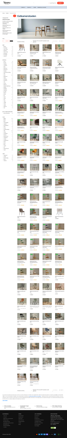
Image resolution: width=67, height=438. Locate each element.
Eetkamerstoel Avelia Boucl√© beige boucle (33, 217)
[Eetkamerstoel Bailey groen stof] (34, 286)
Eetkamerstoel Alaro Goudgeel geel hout (58, 53)
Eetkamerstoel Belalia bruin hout (47, 321)
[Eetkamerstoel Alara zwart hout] (47, 47)
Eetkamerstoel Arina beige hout (21, 142)
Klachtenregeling (6, 425)
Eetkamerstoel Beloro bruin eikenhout (59, 366)
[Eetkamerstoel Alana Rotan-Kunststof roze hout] (34, 47)
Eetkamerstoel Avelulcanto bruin (59, 217)
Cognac (5, 123)
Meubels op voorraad (42, 7)
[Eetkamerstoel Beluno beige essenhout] (34, 377)
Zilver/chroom (6, 148)
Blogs (20, 424)
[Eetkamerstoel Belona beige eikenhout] (47, 361)
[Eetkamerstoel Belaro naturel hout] (34, 331)
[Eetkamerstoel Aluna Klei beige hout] (59, 77)
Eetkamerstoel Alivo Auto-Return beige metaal (34, 82)
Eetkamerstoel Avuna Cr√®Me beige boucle (34, 277)
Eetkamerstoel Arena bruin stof (34, 127)
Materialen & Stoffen (39, 422)
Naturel (5, 134)
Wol (4, 107)
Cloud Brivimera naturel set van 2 (21, 53)
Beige (5, 118)
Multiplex (5, 88)
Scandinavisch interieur (39, 420)
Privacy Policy (6, 420)
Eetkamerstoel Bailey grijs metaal (21, 291)
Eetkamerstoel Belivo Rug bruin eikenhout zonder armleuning (34, 367)
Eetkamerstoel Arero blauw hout (59, 127)
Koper (5, 77)
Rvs (4, 95)
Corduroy (5, 65)
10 (61, 41)
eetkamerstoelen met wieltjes (35, 396)
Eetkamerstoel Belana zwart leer (59, 321)
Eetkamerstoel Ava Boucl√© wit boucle (47, 187)
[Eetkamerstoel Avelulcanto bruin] (59, 212)
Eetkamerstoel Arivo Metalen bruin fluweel (21, 157)
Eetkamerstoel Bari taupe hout (47, 306)
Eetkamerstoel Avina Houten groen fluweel (59, 232)
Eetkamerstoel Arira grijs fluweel (46, 142)
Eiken (4, 66)
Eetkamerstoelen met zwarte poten (7, 31)
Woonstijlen (37, 425)
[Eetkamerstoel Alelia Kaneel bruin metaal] (22, 62)
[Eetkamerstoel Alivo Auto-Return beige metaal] (34, 77)
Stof (4, 99)
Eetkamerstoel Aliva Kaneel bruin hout (21, 82)
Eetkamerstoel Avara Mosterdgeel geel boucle (33, 202)
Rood (4, 143)
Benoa (5, 46)
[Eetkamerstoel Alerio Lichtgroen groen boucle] (34, 62)
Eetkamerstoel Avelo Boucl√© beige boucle (47, 217)
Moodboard (21, 417)
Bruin (4, 121)
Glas (4, 73)
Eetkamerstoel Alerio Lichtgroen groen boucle (33, 68)
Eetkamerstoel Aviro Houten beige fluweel (47, 247)
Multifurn (5, 50)
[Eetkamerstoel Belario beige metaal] (22, 331)
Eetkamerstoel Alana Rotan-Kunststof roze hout (34, 53)
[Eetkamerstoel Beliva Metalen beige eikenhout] (22, 361)
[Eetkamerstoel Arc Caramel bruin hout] (47, 107)
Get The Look (21, 420)
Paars (5, 141)
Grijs (4, 130)
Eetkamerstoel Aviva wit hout (59, 246)
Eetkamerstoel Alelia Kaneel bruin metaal (21, 68)
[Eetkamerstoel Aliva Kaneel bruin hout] (22, 77)
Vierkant (5, 160)
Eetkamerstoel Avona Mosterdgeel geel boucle (33, 262)
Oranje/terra (6, 140)
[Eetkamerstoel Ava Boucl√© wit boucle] (47, 182)
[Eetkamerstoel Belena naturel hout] (59, 331)
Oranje (5, 139)
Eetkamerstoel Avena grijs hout (21, 232)
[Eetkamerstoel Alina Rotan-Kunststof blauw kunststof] (47, 62)
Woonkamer (37, 415)
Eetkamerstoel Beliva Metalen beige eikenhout (21, 366)
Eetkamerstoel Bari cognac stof (21, 306)
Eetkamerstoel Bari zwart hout (59, 306)
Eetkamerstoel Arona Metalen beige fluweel (34, 157)
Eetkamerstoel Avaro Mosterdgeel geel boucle (59, 202)
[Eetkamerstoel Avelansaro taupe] (22, 212)
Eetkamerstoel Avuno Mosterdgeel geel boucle (46, 277)
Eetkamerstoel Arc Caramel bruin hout (47, 112)
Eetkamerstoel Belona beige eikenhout (47, 366)
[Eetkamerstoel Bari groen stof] (34, 301)
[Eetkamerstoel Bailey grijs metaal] (22, 286)
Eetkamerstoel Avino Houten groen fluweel (21, 247)
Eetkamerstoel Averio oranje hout (34, 232)
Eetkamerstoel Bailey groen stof (34, 291)
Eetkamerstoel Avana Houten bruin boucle (21, 202)
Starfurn (5, 56)
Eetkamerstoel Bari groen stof (34, 306)
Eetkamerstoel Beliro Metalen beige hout (59, 351)
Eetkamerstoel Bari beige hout (59, 291)
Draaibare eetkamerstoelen (8, 21)
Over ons (5, 415)
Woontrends (21, 415)
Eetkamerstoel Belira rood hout (46, 351)
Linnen (5, 83)
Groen (5, 132)
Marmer (5, 84)
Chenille (5, 64)
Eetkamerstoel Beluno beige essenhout (34, 382)
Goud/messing (6, 129)
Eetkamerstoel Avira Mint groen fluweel (34, 247)
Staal (4, 96)
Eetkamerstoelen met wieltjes (7, 28)
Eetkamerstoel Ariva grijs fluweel (59, 142)
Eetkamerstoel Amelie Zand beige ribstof (47, 97)
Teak (4, 101)
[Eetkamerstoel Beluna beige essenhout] (22, 377)
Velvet (5, 105)
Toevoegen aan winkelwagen (22, 58)
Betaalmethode (6, 421)
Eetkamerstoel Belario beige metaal (21, 336)
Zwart (5, 149)
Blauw (5, 119)
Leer (4, 81)
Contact (5, 417)
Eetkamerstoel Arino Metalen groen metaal (34, 142)
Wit (4, 147)
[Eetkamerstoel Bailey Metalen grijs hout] (47, 286)
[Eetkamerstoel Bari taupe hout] (47, 301)
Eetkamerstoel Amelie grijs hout (34, 97)
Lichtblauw (6, 133)
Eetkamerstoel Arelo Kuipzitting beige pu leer (21, 127)
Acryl (4, 61)
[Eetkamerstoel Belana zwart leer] (59, 316)
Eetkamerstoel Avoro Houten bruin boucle (47, 262)
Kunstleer (5, 79)
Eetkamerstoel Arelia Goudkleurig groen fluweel (59, 112)
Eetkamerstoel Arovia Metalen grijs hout (58, 157)
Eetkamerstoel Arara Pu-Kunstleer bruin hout (21, 112)
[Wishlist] (25, 46)
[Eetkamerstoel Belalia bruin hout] (47, 316)
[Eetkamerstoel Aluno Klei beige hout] (22, 92)
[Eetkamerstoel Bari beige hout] (59, 286)
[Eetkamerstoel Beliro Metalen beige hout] (59, 346)
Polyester (5, 90)
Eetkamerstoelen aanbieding (6, 23)
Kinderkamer (37, 418)
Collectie (23, 7)
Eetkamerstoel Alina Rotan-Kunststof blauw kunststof (47, 68)
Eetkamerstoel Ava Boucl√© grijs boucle (21, 187)
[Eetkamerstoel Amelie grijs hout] (34, 92)
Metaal (5, 87)
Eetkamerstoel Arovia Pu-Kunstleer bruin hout (21, 172)
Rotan (5, 94)
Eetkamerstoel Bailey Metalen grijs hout (47, 291)
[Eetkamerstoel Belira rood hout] (47, 346)
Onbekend (5, 137)
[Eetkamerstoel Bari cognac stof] (22, 301)
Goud (5, 128)
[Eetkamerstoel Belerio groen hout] (22, 346)
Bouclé (5, 62)
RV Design (5, 54)
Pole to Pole (6, 52)
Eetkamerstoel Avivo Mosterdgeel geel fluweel (21, 262)
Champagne (6, 122)
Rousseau (5, 53)
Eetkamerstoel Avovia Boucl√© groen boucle (20, 277)
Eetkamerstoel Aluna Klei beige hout (59, 82)
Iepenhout (5, 76)
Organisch (5, 155)
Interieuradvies (21, 421)
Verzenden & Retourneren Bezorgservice (8, 423)
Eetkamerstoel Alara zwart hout (47, 53)
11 (62, 41)
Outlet (34, 7)
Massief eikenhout (7, 86)
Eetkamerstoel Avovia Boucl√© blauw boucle (58, 262)
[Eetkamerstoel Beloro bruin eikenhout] (59, 361)
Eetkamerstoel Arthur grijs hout (47, 172)
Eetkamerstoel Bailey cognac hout (59, 277)
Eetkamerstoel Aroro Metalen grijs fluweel (47, 157)
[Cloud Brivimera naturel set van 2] (22, 47)
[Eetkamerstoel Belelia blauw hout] (47, 331)
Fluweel (5, 70)
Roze (4, 144)
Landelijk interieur (38, 421)
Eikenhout (5, 68)
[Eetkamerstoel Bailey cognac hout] (59, 271)
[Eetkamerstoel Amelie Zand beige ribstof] (47, 92)
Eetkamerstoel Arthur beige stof (34, 172)
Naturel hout (6, 136)
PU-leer (5, 91)
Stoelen (7, 13)
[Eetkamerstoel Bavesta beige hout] (34, 316)
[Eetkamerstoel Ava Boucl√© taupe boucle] (34, 182)
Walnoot (5, 106)
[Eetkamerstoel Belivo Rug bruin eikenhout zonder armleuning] (34, 361)
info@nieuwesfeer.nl (56, 421)
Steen (5, 98)
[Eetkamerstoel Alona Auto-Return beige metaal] (47, 77)
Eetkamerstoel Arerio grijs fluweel (47, 127)
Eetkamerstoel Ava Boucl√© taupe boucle (34, 187)
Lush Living (5, 49)
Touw (5, 103)
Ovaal (5, 156)
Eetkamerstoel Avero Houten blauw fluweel (47, 232)
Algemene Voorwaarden (8, 418)
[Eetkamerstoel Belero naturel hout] (34, 346)
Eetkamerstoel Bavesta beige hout (34, 321)
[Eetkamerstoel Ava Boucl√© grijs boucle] (22, 182)
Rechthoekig (6, 157)
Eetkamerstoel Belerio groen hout (21, 351)
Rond (4, 159)
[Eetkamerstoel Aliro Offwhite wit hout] (59, 62)
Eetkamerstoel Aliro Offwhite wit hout (59, 68)
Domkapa (5, 47)
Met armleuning (6, 113)
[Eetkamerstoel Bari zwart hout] (59, 301)
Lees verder (5, 400)
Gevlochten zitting (7, 72)
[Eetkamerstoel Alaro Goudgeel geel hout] (59, 47)
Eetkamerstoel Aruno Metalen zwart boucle (59, 172)
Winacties (20, 418)
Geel (4, 126)
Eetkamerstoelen (6, 19)
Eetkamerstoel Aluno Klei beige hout (21, 97)
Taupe (5, 145)
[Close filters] (14, 16)
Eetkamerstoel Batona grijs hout (21, 321)
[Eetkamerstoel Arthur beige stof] (34, 167)
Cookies (5, 427)
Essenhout (5, 69)
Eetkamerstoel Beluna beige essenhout (21, 382)
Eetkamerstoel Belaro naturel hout (34, 336)
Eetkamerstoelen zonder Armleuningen (7, 33)
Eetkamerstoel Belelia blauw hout (47, 336)
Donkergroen (6, 125)
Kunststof (5, 80)
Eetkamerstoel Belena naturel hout (59, 336)
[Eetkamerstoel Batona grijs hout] (22, 316)
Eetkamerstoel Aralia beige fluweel (59, 97)
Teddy (5, 102)
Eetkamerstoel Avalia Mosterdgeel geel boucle (59, 187)
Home (4, 13)
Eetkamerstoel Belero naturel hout (34, 351)
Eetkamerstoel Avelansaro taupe (21, 217)
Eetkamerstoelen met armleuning (7, 26)
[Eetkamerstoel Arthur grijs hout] (47, 167)
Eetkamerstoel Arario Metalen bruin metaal (34, 112)
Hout (4, 75)
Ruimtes (29, 7)
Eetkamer (36, 417)
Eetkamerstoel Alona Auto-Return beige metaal (47, 82)
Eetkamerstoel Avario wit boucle (46, 202)
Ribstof (5, 92)
